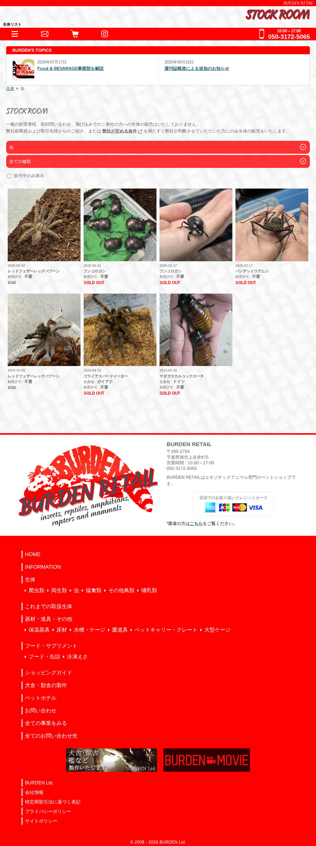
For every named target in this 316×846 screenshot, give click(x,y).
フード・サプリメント (51, 646)
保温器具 (39, 630)
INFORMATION (43, 567)
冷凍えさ (77, 657)
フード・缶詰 (44, 657)
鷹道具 (120, 630)
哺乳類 (149, 590)
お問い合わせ (40, 711)
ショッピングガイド (48, 673)
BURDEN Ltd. (39, 782)
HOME (32, 554)
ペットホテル (40, 698)
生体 (10, 89)
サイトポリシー (41, 821)
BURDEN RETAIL (298, 3)
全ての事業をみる (46, 723)
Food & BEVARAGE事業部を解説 (48, 68)
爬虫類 (36, 590)
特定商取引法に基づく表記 (53, 801)
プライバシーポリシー (48, 811)
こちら (196, 523)
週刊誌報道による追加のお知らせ (173, 68)
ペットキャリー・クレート (166, 630)
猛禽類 (94, 590)
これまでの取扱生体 (48, 606)
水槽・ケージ (89, 630)
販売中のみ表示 (29, 175)
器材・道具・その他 (48, 619)
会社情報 (34, 792)
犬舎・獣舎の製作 (46, 685)
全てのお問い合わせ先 (51, 736)
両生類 (59, 590)
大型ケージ (217, 630)
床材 (61, 630)
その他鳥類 (121, 590)
